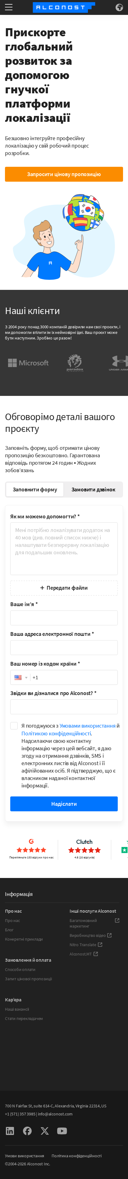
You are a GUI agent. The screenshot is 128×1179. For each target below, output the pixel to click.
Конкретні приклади (24, 939)
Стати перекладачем (24, 1018)
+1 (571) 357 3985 (20, 1114)
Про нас (12, 920)
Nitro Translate (83, 944)
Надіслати (64, 803)
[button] (20, 677)
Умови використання (24, 1156)
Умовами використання (88, 725)
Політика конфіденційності (77, 1156)
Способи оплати (20, 969)
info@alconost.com (55, 1114)
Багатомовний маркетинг (83, 923)
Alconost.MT (81, 954)
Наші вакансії (17, 1009)
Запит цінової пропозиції (28, 979)
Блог (9, 930)
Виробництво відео (88, 935)
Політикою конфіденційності (56, 733)
